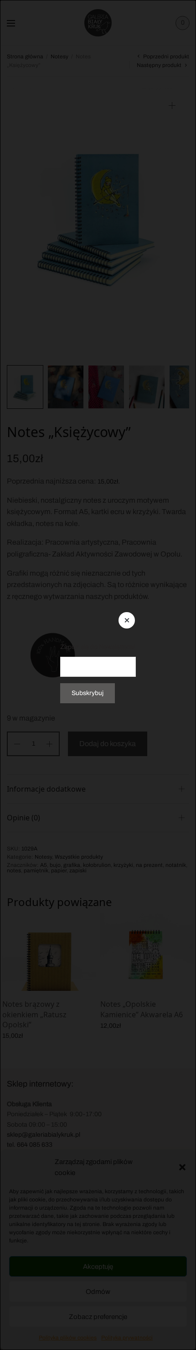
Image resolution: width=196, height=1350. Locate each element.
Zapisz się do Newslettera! (97, 647)
